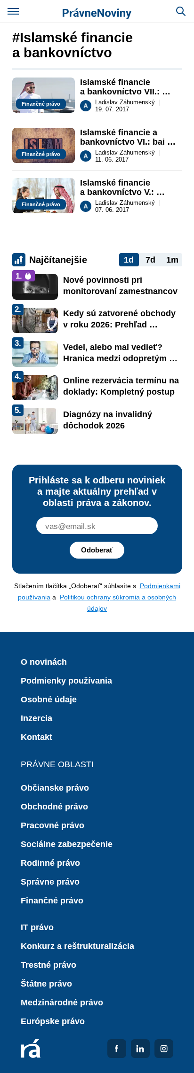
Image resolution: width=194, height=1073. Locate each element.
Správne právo (50, 881)
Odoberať (97, 550)
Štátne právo (46, 983)
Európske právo (53, 1021)
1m (172, 259)
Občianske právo (55, 788)
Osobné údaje (49, 699)
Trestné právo (48, 965)
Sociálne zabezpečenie (67, 844)
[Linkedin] (140, 1048)
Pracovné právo (52, 825)
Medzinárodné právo (62, 1002)
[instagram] (163, 1048)
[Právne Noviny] (97, 11)
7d (150, 259)
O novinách (44, 662)
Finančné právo (52, 900)
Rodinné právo (50, 863)
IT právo (37, 927)
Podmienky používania (66, 680)
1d (129, 259)
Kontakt (36, 737)
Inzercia (36, 718)
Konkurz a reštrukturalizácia (77, 946)
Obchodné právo (54, 806)
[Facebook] (116, 1048)
